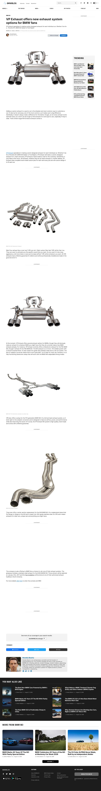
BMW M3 (8, 15)
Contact (28, 3)
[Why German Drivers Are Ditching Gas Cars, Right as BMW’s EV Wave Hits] (56, 709)
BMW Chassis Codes (49, 773)
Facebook (15, 649)
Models (4, 8)
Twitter (37, 649)
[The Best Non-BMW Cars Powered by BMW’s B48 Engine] (6, 687)
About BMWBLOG (35, 773)
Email (58, 649)
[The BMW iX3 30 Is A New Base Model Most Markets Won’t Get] (56, 698)
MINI (97, 8)
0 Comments (64, 35)
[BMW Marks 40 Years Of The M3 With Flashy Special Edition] (6, 698)
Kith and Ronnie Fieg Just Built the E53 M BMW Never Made (79, 95)
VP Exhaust (9, 153)
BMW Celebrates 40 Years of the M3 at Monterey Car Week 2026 (50, 753)
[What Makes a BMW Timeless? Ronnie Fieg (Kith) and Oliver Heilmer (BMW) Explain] (56, 687)
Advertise (22, 3)
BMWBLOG (8, 30)
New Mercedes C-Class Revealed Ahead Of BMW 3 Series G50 (80, 74)
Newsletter (33, 3)
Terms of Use (47, 775)
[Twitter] (84, 3)
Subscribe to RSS (35, 777)
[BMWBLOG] (14, 770)
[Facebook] (81, 3)
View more (50, 761)
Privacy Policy (47, 777)
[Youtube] (87, 3)
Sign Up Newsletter (61, 775)
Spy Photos (67, 8)
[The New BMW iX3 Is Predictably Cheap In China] (6, 709)
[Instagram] (91, 3)
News (36, 8)
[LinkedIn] (31, 671)
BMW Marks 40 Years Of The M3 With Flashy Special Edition (15, 753)
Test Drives (21, 8)
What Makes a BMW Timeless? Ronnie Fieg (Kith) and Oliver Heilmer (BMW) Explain (80, 688)
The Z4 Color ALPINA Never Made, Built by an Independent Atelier (82, 753)
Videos (51, 8)
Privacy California (35, 780)
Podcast (83, 8)
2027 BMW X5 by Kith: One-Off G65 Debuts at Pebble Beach (80, 88)
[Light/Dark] (94, 3)
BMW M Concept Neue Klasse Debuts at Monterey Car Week (80, 81)
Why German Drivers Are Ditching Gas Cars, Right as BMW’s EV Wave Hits (81, 711)
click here (19, 581)
